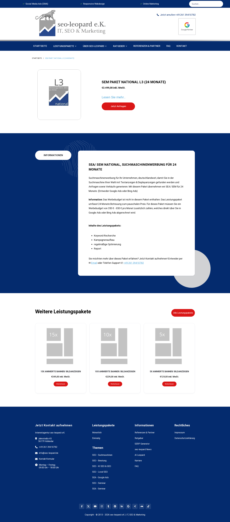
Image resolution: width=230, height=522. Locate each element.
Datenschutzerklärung (184, 438)
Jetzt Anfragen (118, 106)
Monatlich (97, 432)
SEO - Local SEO (100, 472)
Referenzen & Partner (145, 432)
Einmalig (96, 438)
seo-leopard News (143, 449)
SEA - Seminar (98, 488)
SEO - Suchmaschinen (102, 455)
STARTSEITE (37, 58)
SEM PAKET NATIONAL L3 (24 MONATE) (59, 58)
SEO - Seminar (99, 483)
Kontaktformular (46, 459)
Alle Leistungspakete (183, 312)
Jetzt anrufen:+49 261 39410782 (176, 14)
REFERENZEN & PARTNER (146, 46)
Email (94, 262)
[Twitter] (88, 506)
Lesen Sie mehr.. (113, 97)
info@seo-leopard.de (48, 453)
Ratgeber (139, 438)
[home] (71, 23)
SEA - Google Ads (100, 477)
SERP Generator (142, 444)
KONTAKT (181, 46)
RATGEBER (119, 46)
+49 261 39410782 (134, 262)
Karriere (138, 460)
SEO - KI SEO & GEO (101, 466)
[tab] (53, 155)
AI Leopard (140, 455)
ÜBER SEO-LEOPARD (93, 46)
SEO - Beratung (99, 460)
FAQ (168, 46)
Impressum (179, 432)
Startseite (40, 46)
